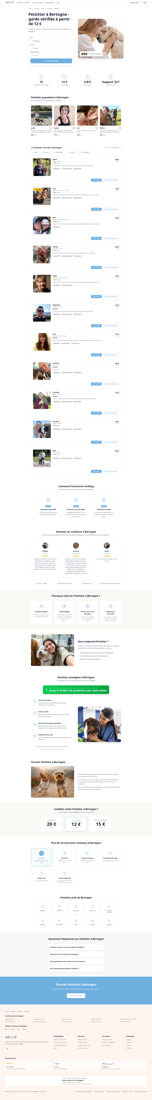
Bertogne (50, 8)
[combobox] (52, 41)
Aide (58, 2)
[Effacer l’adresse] (68, 41)
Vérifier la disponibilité (111, 180)
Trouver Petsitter (52, 61)
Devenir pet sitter (107, 1039)
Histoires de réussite (108, 1042)
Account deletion (99, 1091)
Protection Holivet (37, 2)
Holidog (30, 8)
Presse (128, 1045)
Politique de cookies (141, 1091)
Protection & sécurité (60, 1045)
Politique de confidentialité (84, 1091)
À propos (129, 1039)
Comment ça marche (23, 2)
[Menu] (144, 2)
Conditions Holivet (127, 1091)
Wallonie (43, 8)
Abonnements (50, 2)
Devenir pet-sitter (134, 2)
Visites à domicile (83, 1048)
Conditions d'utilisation (113, 1091)
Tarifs (55, 1048)
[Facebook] (7, 1049)
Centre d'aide (106, 1045)
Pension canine (82, 1039)
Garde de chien (82, 1042)
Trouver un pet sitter (60, 1039)
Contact (128, 1048)
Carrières (129, 1042)
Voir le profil (96, 180)
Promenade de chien (84, 1045)
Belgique (37, 8)
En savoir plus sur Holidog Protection (51, 749)
